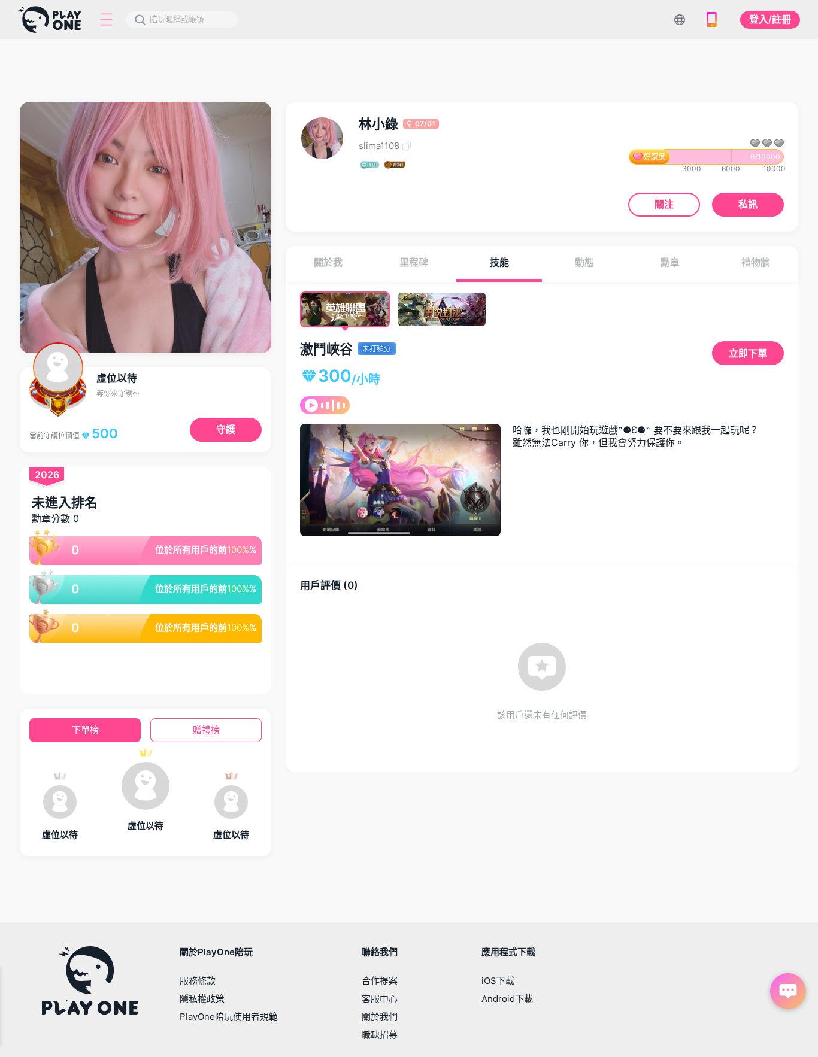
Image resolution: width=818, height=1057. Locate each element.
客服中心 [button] (380, 998)
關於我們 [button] (380, 1016)
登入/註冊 (770, 19)
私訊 (748, 204)
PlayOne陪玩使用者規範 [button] (229, 1016)
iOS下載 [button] (497, 980)
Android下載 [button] (507, 998)
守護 (225, 429)
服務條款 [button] (198, 980)
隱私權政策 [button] (202, 998)
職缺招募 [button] (380, 1034)
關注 (664, 204)
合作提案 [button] (380, 980)
